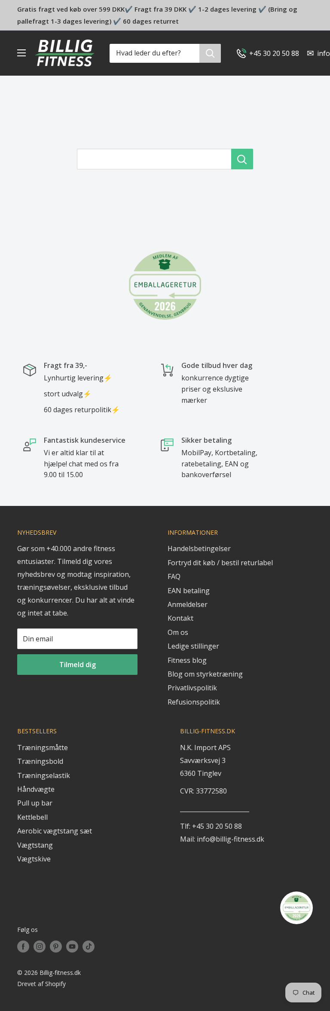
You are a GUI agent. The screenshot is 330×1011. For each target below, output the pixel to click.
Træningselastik (43, 775)
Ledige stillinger (193, 646)
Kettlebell (32, 817)
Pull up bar (34, 803)
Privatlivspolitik (192, 687)
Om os (178, 632)
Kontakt (180, 618)
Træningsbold (40, 761)
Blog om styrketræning (205, 674)
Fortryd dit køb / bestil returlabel (220, 562)
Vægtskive (34, 859)
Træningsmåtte (42, 747)
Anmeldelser (188, 604)
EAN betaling (189, 590)
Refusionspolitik (194, 702)
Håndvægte (36, 789)
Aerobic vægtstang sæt (54, 831)
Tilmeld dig (77, 664)
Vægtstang (35, 845)
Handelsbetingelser (199, 548)
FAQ (174, 576)
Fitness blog (187, 660)
